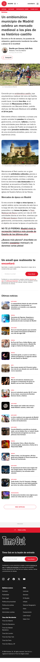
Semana (25, 595)
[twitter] (19, 579)
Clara (24, 609)
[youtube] (24, 579)
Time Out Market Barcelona (7, 629)
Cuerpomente (27, 612)
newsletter (14, 243)
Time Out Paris (6, 640)
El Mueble (26, 598)
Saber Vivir (26, 619)
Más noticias (20, 507)
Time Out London (7, 633)
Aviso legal (5, 598)
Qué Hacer (11, 9)
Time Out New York (8, 637)
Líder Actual (26, 616)
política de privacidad (12, 281)
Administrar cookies (8, 612)
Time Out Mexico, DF (8, 644)
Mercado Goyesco (10, 218)
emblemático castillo (23, 94)
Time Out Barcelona (8, 624)
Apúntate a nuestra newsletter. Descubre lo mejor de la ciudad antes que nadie (18, 268)
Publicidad (5, 595)
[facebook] (14, 579)
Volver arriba (22, 530)
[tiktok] (8, 579)
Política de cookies (8, 605)
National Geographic (29, 605)
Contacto (5, 591)
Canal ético (5, 609)
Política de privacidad (9, 602)
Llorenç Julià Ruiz (25, 49)
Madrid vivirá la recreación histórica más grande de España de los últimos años (18, 232)
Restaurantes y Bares (22, 9)
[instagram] (3, 579)
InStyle (25, 602)
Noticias (4, 9)
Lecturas (25, 591)
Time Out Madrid (7, 621)
